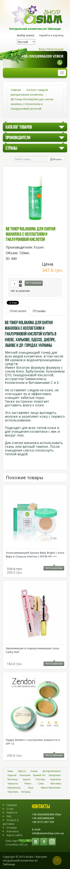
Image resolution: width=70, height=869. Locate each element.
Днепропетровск (52, 771)
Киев (10, 771)
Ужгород (25, 791)
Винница (12, 779)
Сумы (41, 783)
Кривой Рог (39, 775)
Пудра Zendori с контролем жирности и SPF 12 (33, 741)
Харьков (11, 775)
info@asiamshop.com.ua (48, 833)
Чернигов (55, 779)
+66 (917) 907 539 (43, 822)
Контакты (13, 831)
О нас (10, 808)
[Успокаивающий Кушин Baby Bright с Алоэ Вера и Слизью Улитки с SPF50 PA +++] (35, 518)
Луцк (30, 787)
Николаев (24, 775)
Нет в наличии (33, 283)
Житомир (55, 783)
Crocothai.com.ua (16, 844)
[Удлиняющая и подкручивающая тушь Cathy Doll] (35, 614)
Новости (12, 812)
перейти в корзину (51, 35)
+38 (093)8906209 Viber (42, 56)
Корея (39, 247)
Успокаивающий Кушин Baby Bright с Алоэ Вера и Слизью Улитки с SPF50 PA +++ (35, 554)
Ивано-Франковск (51, 787)
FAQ (9, 816)
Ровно (27, 783)
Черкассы (12, 783)
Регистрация (55, 49)
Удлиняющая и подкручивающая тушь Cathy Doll (32, 650)
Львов (34, 771)
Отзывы (39, 311)
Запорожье (55, 775)
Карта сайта (14, 835)
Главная (12, 805)
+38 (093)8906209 (43, 818)
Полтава (40, 779)
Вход (42, 49)
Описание (18, 311)
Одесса (22, 771)
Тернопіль (12, 791)
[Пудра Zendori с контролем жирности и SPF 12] (35, 705)
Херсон (27, 779)
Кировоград (13, 787)
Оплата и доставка (10, 822)
